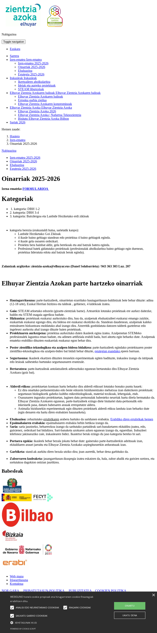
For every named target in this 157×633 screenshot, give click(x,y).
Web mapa (17, 576)
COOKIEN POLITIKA (110, 590)
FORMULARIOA (35, 188)
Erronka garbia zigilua (32, 100)
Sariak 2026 (17, 122)
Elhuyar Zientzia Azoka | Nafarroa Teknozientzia (49, 115)
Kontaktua (16, 583)
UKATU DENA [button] (129, 615)
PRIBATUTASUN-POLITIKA (44, 590)
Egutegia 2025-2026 (31, 74)
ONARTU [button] (130, 605)
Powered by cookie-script (23, 628)
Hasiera (15, 136)
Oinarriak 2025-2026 (31, 67)
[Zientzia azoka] (23, 27)
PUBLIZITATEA (80, 590)
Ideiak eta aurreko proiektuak (37, 85)
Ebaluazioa (25, 70)
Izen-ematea (18, 59)
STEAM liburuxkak (31, 89)
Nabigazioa (9, 150)
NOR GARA (11, 590)
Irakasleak (17, 78)
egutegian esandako (108, 351)
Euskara (15, 49)
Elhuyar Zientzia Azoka (25, 107)
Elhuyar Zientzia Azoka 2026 (37, 111)
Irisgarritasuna (19, 580)
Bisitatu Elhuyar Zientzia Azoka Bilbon (43, 118)
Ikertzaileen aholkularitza (34, 81)
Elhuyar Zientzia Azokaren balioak (33, 93)
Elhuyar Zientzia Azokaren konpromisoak (45, 104)
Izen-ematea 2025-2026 (33, 63)
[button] (54, 622)
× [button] (153, 595)
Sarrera (14, 56)
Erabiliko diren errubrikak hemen (131, 419)
